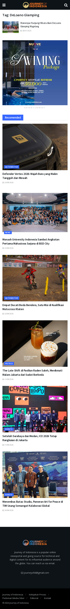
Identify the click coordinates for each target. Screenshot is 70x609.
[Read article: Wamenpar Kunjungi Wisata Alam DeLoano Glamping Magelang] (10, 27)
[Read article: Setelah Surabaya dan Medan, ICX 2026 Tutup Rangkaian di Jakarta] (35, 409)
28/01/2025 (26, 31)
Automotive (11, 167)
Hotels (9, 363)
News (8, 232)
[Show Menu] (4, 5)
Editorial (34, 598)
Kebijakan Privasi (37, 594)
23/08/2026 (9, 182)
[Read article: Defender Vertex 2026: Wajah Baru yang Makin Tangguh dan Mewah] (35, 147)
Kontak (47, 598)
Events (9, 429)
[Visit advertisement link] (35, 72)
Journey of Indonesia (12, 594)
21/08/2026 (9, 379)
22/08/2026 (9, 248)
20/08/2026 (9, 510)
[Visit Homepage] (35, 5)
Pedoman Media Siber (13, 598)
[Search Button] (66, 5)
